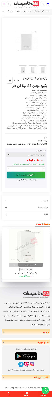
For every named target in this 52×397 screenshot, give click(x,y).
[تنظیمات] (4, 4)
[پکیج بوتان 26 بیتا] (26, 62)
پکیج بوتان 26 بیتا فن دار (30, 86)
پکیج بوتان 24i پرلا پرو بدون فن (26, 273)
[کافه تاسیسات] (26, 4)
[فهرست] (47, 4)
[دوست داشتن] (9, 80)
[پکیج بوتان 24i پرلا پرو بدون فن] (26, 246)
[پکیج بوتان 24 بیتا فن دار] (18, 80)
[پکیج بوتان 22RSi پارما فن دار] (14, 80)
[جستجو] (43, 4)
